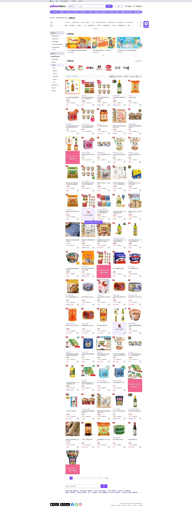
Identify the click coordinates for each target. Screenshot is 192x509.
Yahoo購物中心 (58, 6)
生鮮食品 (54, 90)
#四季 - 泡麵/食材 (112, 490)
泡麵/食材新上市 (55, 36)
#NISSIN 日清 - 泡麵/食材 (86, 490)
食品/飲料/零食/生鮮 (55, 56)
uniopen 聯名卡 (128, 12)
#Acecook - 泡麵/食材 (114, 492)
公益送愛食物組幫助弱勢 (57, 44)
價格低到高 (119, 76)
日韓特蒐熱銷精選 (55, 47)
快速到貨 (82, 12)
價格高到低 (126, 76)
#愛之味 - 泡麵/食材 (70, 492)
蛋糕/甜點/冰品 (55, 85)
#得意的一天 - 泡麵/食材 (124, 490)
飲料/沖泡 (54, 62)
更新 (141, 503)
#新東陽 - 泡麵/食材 (82, 492)
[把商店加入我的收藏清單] (93, 219)
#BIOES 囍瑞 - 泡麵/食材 (71, 490)
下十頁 (106, 478)
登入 (119, 6)
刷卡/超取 (110, 12)
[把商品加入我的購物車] (77, 105)
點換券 (62, 12)
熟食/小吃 (54, 88)
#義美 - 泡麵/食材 (103, 492)
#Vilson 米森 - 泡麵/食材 (100, 490)
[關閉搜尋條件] (75, 6)
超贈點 (138, 12)
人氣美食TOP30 (55, 38)
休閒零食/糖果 (55, 59)
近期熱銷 (132, 76)
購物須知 (124, 505)
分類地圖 (140, 505)
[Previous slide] (66, 87)
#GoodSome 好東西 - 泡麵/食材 (130, 492)
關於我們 (119, 505)
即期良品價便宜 (55, 41)
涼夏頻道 (96, 12)
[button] (66, 45)
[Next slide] (79, 87)
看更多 (117, 12)
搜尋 (104, 486)
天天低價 (89, 12)
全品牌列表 (138, 61)
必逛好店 (103, 12)
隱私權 (135, 505)
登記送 (69, 12)
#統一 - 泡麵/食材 (92, 492)
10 (100, 478)
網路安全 (130, 505)
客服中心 (113, 505)
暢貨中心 (76, 12)
